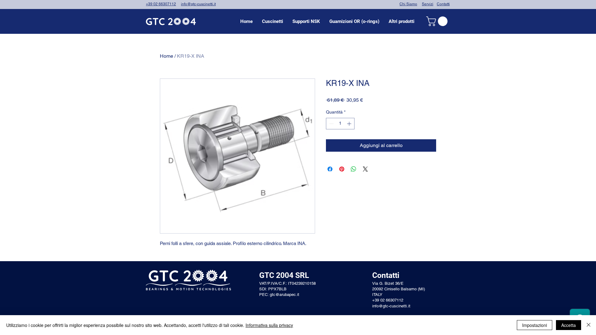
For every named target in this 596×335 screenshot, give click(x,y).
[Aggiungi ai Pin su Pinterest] (341, 169)
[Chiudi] (588, 325)
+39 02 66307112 (161, 4)
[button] (272, 21)
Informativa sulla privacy (269, 325)
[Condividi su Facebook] (330, 169)
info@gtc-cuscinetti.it (198, 4)
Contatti (443, 4)
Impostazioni (534, 325)
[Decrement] (331, 123)
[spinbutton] (340, 123)
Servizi (427, 4)
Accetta (568, 325)
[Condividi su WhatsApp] (353, 169)
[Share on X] (365, 169)
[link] (438, 21)
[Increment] (350, 123)
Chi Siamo (408, 4)
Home (166, 56)
